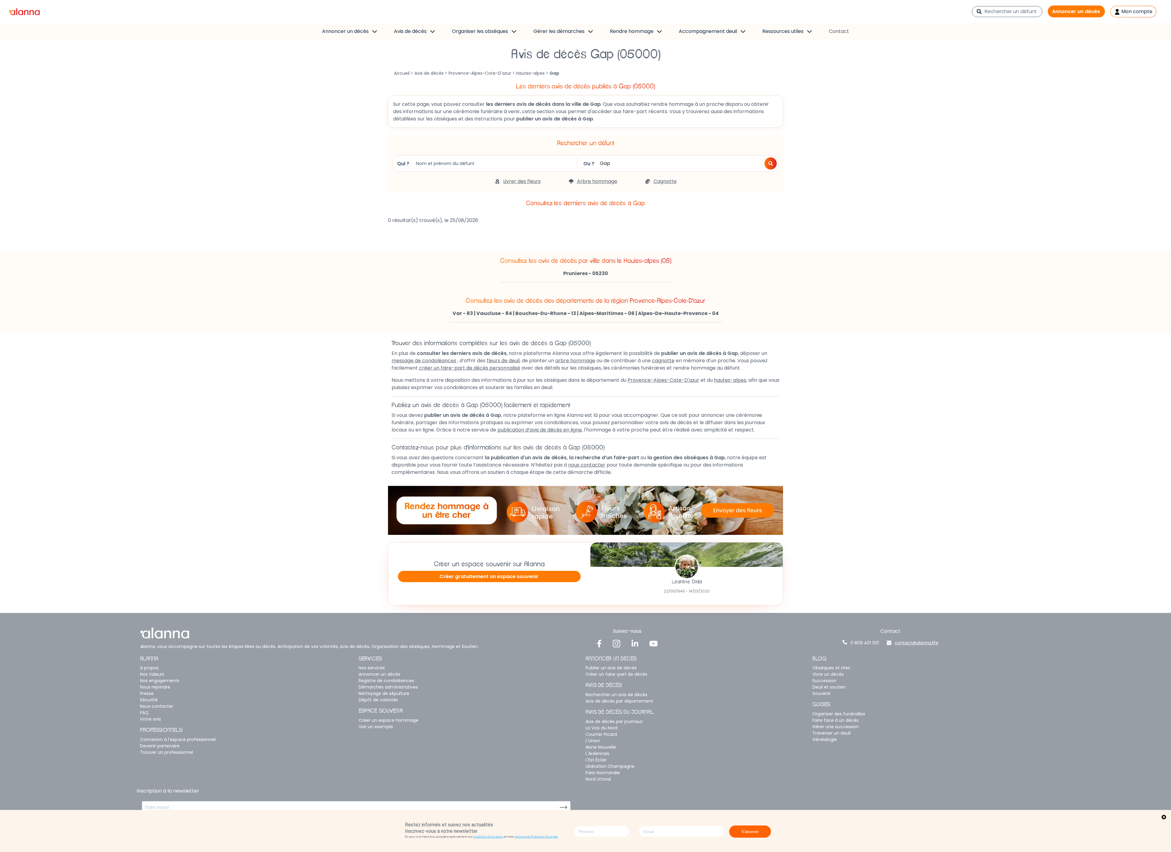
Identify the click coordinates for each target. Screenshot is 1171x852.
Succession (824, 681)
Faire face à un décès (835, 720)
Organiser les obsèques (480, 31)
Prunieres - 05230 (585, 273)
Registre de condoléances (386, 681)
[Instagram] (617, 643)
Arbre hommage (597, 181)
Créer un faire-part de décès (616, 674)
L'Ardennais (597, 753)
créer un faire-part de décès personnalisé (469, 367)
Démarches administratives (388, 687)
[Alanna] (24, 11)
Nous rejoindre (155, 687)
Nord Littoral (598, 779)
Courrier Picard (601, 734)
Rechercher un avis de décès (616, 695)
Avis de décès (410, 31)
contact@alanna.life (916, 643)
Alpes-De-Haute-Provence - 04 (678, 313)
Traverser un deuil (831, 733)
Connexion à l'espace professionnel (178, 739)
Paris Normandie (603, 773)
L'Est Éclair (596, 760)
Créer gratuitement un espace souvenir (489, 576)
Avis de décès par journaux (614, 721)
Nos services (372, 668)
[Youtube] (653, 643)
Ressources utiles (783, 31)
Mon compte (1136, 11)
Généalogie (824, 739)
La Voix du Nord (602, 728)
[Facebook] (599, 643)
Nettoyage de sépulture (384, 693)
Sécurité (149, 700)
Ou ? (588, 163)
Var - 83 (463, 313)
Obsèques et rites (831, 668)
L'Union (593, 741)
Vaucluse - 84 (494, 313)
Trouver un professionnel (166, 752)
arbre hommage (575, 360)
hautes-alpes (730, 380)
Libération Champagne (610, 766)
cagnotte (663, 360)
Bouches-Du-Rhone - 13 (545, 313)
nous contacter (586, 464)
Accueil (402, 73)
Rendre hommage (632, 31)
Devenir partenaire (160, 746)
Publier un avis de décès (611, 668)
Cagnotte (665, 181)
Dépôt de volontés (378, 700)
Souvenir (821, 693)
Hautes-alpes (530, 73)
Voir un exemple (376, 727)
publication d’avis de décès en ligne (539, 429)
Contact (839, 31)
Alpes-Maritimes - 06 (607, 313)
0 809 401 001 (864, 643)
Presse (147, 693)
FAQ (144, 713)
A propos (149, 668)
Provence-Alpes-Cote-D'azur (480, 73)
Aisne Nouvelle (601, 747)
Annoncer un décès (1076, 11)
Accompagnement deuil (708, 31)
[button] (771, 163)
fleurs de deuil (503, 360)
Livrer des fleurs (522, 181)
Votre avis (150, 719)
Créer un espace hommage (388, 720)
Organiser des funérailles (838, 714)
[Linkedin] (635, 643)
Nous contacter (156, 706)
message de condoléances (424, 360)
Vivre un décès (828, 674)
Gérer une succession (835, 727)
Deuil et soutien (829, 687)
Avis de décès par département (619, 701)
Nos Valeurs (152, 674)
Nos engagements (159, 681)
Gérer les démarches (559, 31)
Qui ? (403, 163)
